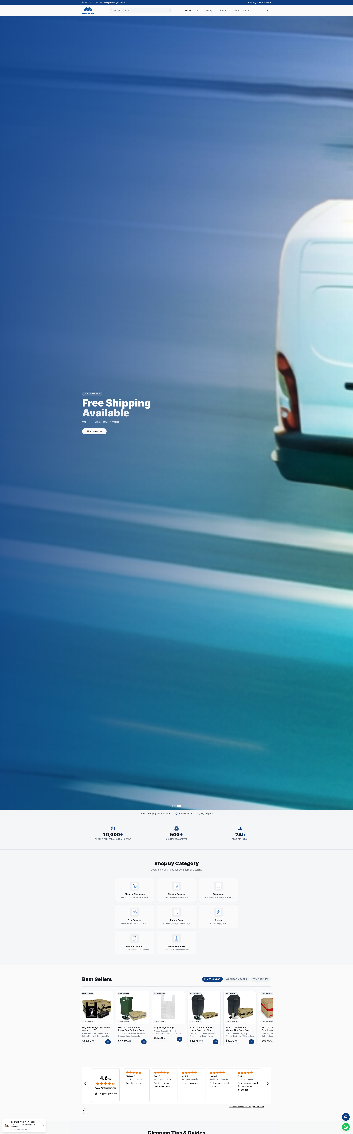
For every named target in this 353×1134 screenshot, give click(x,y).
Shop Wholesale (95, 432)
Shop (197, 10)
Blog (236, 10)
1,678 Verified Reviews (105, 1088)
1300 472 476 (91, 2)
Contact (247, 10)
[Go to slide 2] (176, 806)
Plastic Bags (212, 979)
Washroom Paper (236, 979)
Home (188, 10)
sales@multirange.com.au (114, 2)
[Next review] (268, 1083)
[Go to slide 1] (172, 806)
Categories (222, 10)
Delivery (208, 10)
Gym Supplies (261, 979)
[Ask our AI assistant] (346, 1117)
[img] (105, 1083)
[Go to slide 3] (180, 806)
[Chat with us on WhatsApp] (346, 1127)
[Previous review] (85, 1083)
